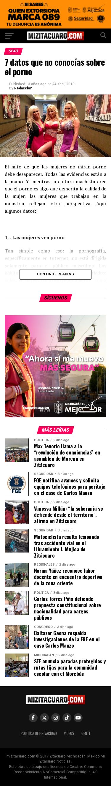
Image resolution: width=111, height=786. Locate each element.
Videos (69, 733)
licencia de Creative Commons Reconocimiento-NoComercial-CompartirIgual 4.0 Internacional (58, 771)
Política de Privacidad (39, 733)
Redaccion (23, 88)
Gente (86, 733)
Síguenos (55, 298)
